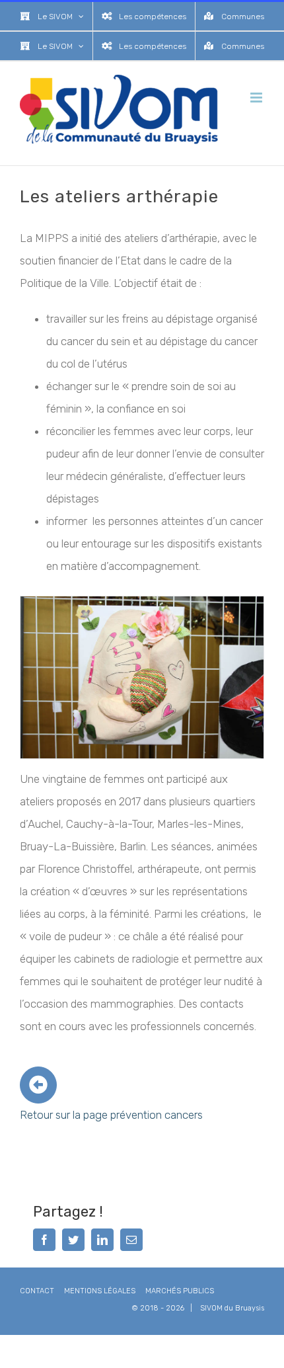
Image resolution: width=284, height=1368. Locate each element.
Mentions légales (99, 1291)
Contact (37, 1291)
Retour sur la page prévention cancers (111, 1114)
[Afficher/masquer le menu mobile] (257, 97)
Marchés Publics (179, 1291)
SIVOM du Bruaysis (232, 1308)
